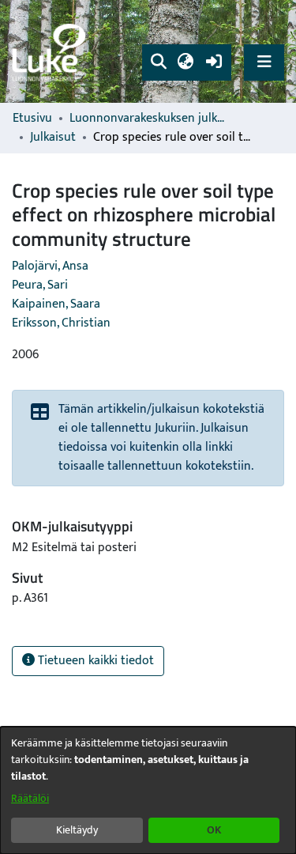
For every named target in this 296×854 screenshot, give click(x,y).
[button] (158, 62)
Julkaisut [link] (53, 137)
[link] (51, 51)
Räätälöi (30, 798)
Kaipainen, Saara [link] (56, 304)
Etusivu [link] (32, 118)
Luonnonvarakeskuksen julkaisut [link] (148, 118)
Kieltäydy (77, 830)
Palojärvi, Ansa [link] (50, 266)
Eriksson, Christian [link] (61, 323)
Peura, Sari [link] (40, 285)
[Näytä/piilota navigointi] (264, 62)
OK (214, 830)
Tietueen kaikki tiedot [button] (94, 660)
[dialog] (148, 790)
